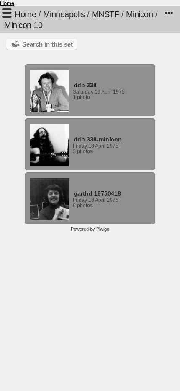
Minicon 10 (23, 25)
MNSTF (105, 14)
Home (7, 3)
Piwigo (102, 229)
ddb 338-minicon (98, 139)
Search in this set (47, 44)
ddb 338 (85, 85)
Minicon (139, 14)
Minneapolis (64, 14)
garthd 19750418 (97, 193)
